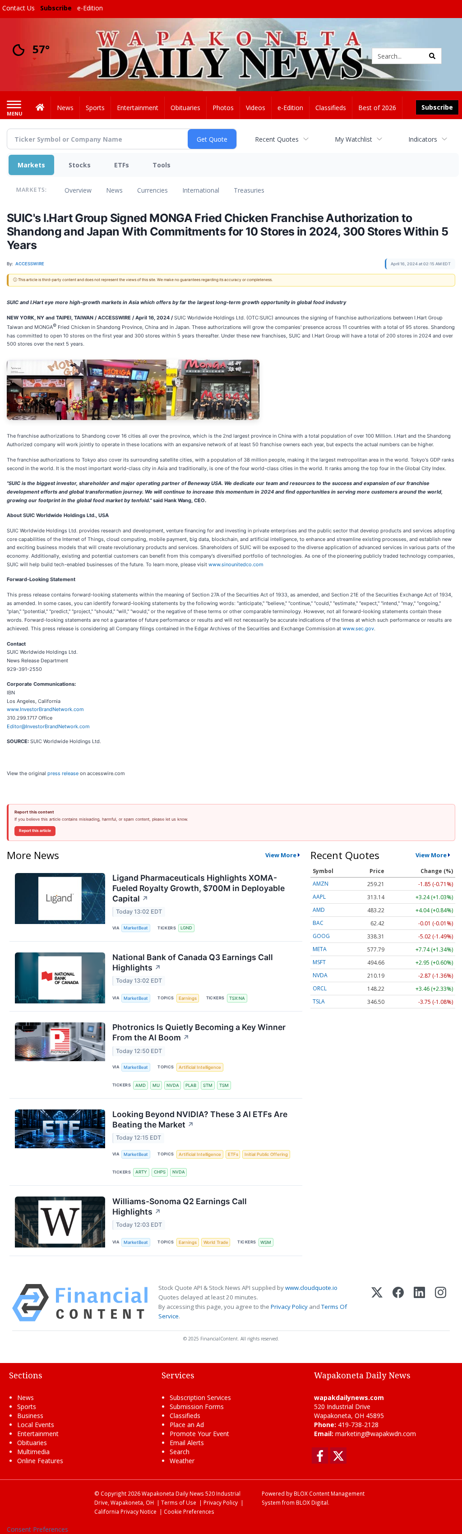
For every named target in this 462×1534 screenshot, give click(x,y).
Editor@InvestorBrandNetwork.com (48, 726)
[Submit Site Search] (432, 56)
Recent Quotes (277, 139)
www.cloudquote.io (311, 1288)
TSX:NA (237, 998)
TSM (224, 1085)
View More (280, 855)
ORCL (320, 988)
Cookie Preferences (189, 1511)
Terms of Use (178, 1502)
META (320, 949)
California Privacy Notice (125, 1511)
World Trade (215, 1242)
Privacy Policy (289, 1307)
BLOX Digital (312, 1502)
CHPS (160, 1171)
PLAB (190, 1085)
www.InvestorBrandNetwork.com (45, 709)
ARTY (141, 1171)
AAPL (319, 897)
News (114, 190)
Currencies (152, 190)
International (200, 190)
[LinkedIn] (419, 1302)
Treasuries (249, 190)
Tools (161, 165)
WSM (265, 1242)
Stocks (80, 165)
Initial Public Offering (266, 1154)
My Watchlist (353, 139)
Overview (78, 190)
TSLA (319, 1001)
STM (208, 1085)
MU (156, 1085)
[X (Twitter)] (377, 1302)
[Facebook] (398, 1302)
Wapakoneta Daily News (173, 1493)
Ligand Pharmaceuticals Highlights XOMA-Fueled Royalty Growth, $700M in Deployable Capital (198, 888)
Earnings (188, 998)
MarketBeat (136, 927)
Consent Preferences (37, 1529)
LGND (186, 927)
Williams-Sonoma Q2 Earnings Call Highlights (179, 1206)
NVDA (172, 1085)
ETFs (121, 165)
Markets (31, 165)
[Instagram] (440, 1302)
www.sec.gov (358, 628)
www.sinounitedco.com (235, 564)
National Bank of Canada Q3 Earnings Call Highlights (192, 962)
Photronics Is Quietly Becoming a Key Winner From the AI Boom (199, 1032)
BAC (318, 923)
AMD (140, 1085)
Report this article (35, 830)
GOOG (321, 936)
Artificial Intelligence (200, 1067)
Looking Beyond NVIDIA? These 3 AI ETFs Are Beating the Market (199, 1119)
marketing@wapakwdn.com (375, 1433)
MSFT (319, 962)
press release (63, 773)
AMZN (320, 883)
